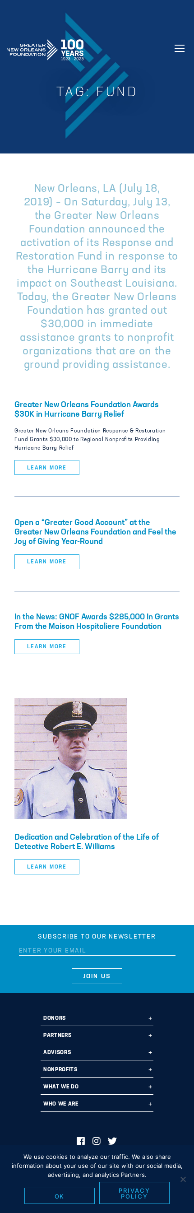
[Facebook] (81, 1142)
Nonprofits (60, 1070)
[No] (182, 1179)
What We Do (61, 1087)
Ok (60, 1196)
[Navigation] (179, 48)
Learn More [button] (47, 468)
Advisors (57, 1052)
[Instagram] (96, 1142)
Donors (54, 1018)
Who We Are (61, 1104)
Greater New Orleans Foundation (45, 46)
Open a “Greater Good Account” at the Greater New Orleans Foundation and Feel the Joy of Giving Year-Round (95, 532)
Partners (57, 1035)
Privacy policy (134, 1193)
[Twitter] (112, 1142)
